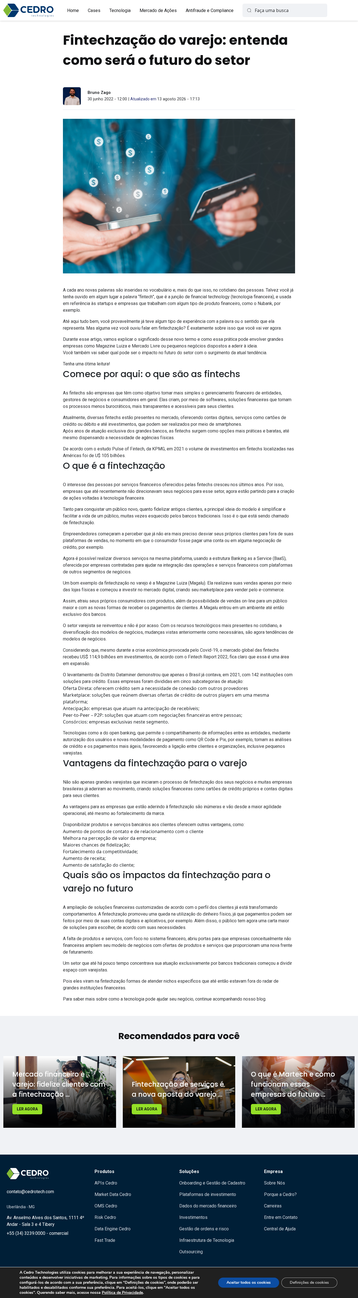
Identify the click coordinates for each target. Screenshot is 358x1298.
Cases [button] (94, 10)
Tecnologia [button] (120, 10)
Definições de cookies (309, 1282)
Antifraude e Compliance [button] (210, 10)
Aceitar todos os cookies (249, 1282)
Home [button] (73, 10)
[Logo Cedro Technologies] (28, 10)
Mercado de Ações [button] (158, 10)
